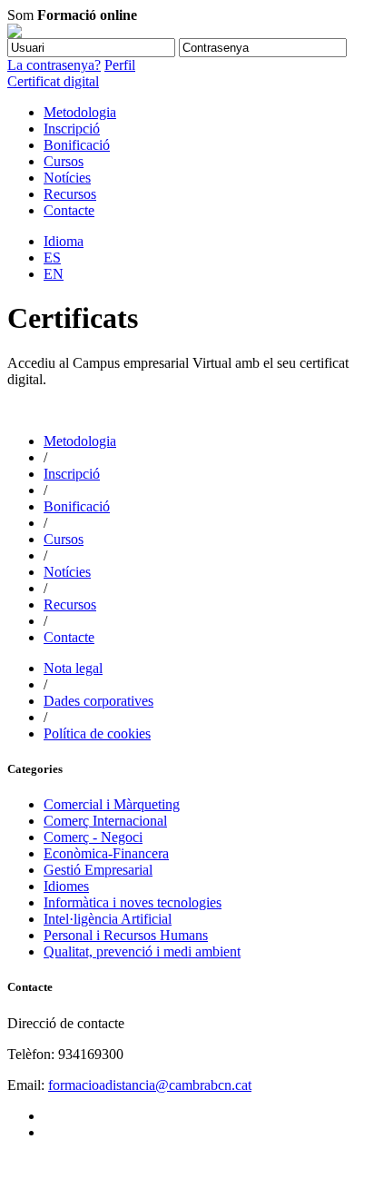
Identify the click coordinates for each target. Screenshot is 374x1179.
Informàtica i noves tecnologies (132, 902)
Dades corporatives (98, 700)
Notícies (67, 177)
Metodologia (80, 112)
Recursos (70, 194)
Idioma (64, 241)
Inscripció (72, 128)
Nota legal (73, 668)
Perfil (119, 65)
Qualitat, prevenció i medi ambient (142, 951)
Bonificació (77, 145)
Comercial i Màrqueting (112, 804)
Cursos (64, 161)
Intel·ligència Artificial (108, 918)
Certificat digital (53, 81)
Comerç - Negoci (93, 837)
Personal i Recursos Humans (126, 935)
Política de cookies (97, 733)
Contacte (69, 210)
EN (54, 274)
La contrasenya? (54, 65)
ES (52, 257)
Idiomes (66, 886)
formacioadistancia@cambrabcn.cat (149, 1085)
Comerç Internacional (105, 820)
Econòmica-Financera (106, 853)
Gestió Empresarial (98, 869)
